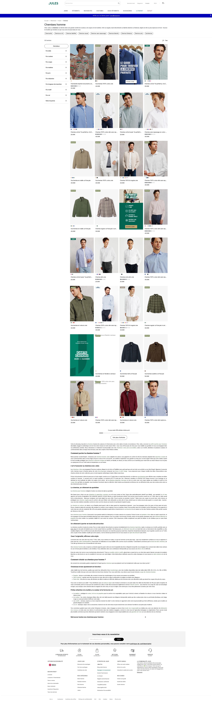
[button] (92, 46)
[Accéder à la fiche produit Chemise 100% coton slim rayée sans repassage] (156, 398)
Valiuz (111, 699)
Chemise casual (83, 33)
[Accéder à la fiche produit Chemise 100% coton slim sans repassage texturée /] (106, 398)
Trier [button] (166, 40)
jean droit (74, 529)
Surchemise (148, 33)
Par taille (48, 51)
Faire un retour (51, 680)
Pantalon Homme (81, 681)
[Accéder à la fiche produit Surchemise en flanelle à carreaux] (106, 352)
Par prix (48, 73)
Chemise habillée (71, 33)
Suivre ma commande (53, 683)
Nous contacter (51, 686)
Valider (119, 639)
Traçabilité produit (101, 684)
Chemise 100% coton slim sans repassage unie (109, 132)
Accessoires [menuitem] (127, 11)
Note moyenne (50, 101)
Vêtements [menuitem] (76, 11)
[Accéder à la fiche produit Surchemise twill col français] (131, 352)
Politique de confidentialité (85, 699)
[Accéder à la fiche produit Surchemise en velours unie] (82, 303)
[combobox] (92, 3)
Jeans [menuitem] (66, 11)
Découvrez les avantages (83, 664)
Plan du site (118, 699)
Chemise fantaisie (126, 33)
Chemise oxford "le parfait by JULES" (156, 84)
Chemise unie (139, 33)
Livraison (50, 674)
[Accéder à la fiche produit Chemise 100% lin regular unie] (131, 158)
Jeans (79, 690)
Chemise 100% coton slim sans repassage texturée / (111, 420)
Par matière (49, 67)
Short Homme (80, 678)
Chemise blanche (114, 33)
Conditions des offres (70, 699)
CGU (100, 699)
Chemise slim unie (100, 277)
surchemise (142, 476)
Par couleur (49, 56)
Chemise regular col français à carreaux (107, 229)
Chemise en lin (59, 33)
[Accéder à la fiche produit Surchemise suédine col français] (156, 352)
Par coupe (49, 62)
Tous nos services (52, 692)
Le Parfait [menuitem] (139, 11)
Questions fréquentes (53, 689)
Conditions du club (82, 670)
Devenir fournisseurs (102, 673)
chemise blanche (114, 480)
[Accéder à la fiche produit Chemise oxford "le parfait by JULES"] (156, 62)
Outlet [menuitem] (149, 11)
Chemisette (48, 33)
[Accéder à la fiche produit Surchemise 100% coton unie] (106, 62)
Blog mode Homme (102, 667)
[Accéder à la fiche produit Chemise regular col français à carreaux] (106, 207)
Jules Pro (99, 664)
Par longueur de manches (54, 84)
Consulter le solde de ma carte (125, 670)
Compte (147, 3)
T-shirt (113, 476)
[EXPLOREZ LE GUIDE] (131, 64)
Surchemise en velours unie (79, 325)
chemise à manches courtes (98, 494)
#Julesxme (60, 699)
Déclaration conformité (103, 681)
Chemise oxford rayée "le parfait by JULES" (133, 132)
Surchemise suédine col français (154, 374)
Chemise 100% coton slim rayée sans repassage (159, 420)
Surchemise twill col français (128, 374)
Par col (48, 95)
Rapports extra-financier (103, 678)
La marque (100, 676)
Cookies (105, 699)
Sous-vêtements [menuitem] (113, 11)
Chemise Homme (81, 687)
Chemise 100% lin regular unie (129, 180)
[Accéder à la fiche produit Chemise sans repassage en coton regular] (156, 110)
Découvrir (139, 672)
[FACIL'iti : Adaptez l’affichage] (52, 664)
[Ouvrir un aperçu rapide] (91, 46)
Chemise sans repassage (98, 33)
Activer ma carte (121, 667)
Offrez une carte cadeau (123, 664)
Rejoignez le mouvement (103, 670)
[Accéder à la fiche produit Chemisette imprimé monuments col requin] (82, 62)
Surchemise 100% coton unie (104, 84)
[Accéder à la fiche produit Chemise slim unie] (106, 255)
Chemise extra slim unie (127, 277)
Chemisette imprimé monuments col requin (83, 84)
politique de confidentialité (140, 644)
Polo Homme (80, 684)
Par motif (48, 89)
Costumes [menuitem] (99, 11)
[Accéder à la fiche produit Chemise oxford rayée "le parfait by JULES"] (131, 110)
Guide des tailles (121, 681)
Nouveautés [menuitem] (88, 11)
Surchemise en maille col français (81, 180)
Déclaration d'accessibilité (104, 690)
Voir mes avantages (82, 667)
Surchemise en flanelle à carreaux (105, 374)
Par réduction (50, 78)
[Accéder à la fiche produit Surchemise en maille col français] (82, 158)
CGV (95, 699)
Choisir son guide (121, 678)
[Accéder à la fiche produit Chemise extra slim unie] (131, 255)
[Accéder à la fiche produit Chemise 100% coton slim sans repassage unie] (106, 110)
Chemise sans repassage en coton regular (157, 132)
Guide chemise (121, 684)
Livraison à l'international (54, 677)
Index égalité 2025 (101, 687)
